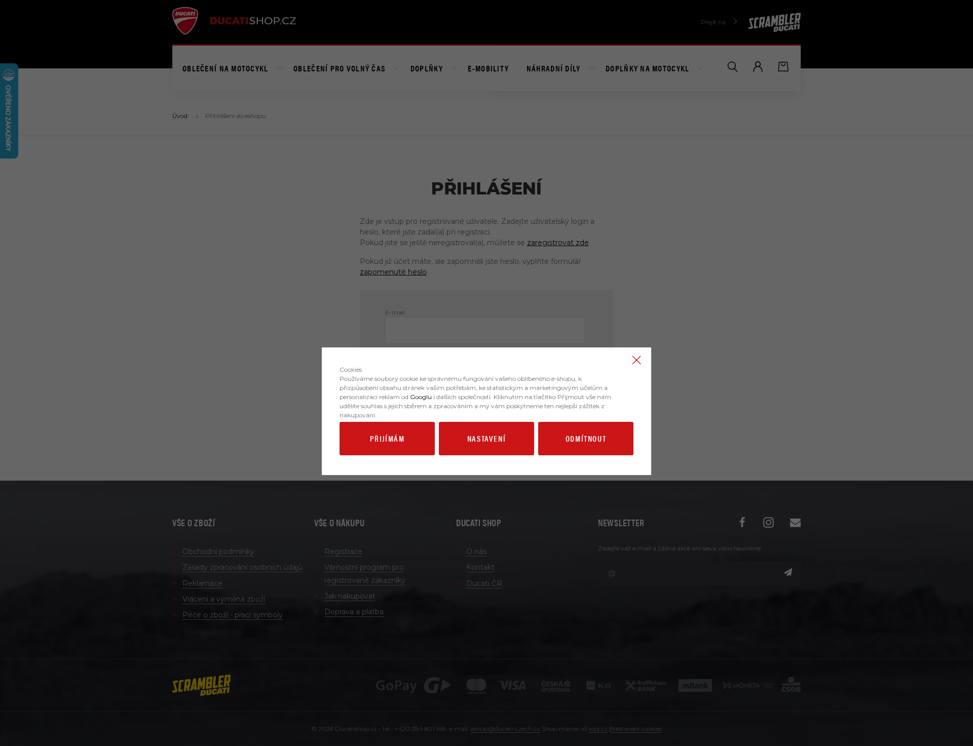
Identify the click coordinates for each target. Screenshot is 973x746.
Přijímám (387, 438)
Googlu (421, 397)
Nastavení (486, 438)
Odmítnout (586, 438)
